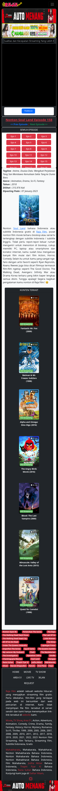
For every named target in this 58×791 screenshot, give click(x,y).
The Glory (51, 642)
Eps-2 (28, 136)
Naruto (32, 666)
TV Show (17, 720)
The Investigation (10, 655)
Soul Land (19, 228)
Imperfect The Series (11, 649)
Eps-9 (44, 148)
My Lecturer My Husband (13, 652)
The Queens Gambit (46, 649)
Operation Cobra (34, 655)
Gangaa (52, 659)
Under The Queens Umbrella (15, 645)
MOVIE (27, 671)
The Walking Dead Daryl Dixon (15, 635)
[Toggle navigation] (52, 4)
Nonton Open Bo (10, 632)
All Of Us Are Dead (10, 642)
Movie (9, 720)
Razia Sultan (8, 662)
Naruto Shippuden (18, 666)
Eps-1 (13, 136)
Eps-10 (13, 155)
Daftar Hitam (36, 773)
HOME (15, 671)
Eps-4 (13, 142)
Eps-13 (13, 161)
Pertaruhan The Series (32, 632)
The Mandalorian (48, 652)
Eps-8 (28, 148)
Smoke (52, 655)
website (26, 714)
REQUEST (29, 683)
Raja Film (41, 231)
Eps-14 (28, 161)
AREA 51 (17, 677)
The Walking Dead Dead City (15, 638)
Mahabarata (50, 662)
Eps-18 (44, 167)
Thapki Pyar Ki (22, 662)
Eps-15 (44, 161)
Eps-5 (28, 142)
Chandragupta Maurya (12, 659)
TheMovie (28, 111)
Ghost (5, 666)
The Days (51, 632)
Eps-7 (13, 148)
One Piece (42, 666)
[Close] (30, 778)
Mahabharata (13, 749)
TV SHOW (41, 671)
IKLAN (42, 677)
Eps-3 (44, 136)
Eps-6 (44, 142)
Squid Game (29, 649)
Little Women (49, 638)
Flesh (32, 652)
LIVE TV (30, 677)
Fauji (51, 666)
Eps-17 (28, 167)
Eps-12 (44, 155)
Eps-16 (13, 167)
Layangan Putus (48, 645)
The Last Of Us (49, 635)
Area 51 (28, 720)
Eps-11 (28, 155)
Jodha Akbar (37, 662)
